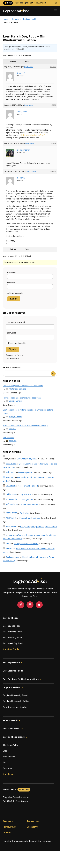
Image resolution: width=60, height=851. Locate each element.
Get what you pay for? (26, 458)
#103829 (53, 105)
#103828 (53, 67)
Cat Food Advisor (37, 3)
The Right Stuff (27, 499)
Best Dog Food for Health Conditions (21, 679)
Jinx (5, 762)
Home (5, 19)
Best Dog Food (11, 626)
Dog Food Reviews (12, 687)
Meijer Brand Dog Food (28, 485)
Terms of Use (33, 821)
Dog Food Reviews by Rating (16, 701)
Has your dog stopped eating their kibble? (38, 526)
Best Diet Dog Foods (13, 670)
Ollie (5, 750)
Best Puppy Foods (11, 662)
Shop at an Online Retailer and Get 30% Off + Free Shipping (16, 799)
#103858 (53, 143)
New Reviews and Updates (15, 707)
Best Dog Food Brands (14, 737)
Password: (11, 283)
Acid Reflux (24, 513)
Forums (15, 19)
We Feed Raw (9, 756)
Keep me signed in (16, 293)
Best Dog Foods (10, 618)
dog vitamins (8, 437)
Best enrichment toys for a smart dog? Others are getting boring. (28, 411)
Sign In (12, 349)
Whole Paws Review (29, 504)
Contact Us (32, 827)
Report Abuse (28, 67)
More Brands (9, 774)
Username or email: (15, 322)
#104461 (53, 171)
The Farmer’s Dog (11, 745)
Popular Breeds (10, 720)
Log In (13, 298)
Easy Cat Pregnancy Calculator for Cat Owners (23, 385)
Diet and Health (29, 19)
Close (56, 3)
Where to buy (16, 789)
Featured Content (12, 728)
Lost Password (12, 358)
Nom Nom (7, 768)
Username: (11, 272)
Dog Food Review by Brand (15, 695)
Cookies (7, 833)
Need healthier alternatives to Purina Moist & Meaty (25, 425)
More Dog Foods (11, 649)
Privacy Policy (9, 827)
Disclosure (8, 821)
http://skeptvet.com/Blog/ (33, 135)
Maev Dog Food (25, 472)
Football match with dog (30, 518)
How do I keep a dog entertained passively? (22, 397)
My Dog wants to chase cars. (26, 543)
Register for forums (14, 355)
